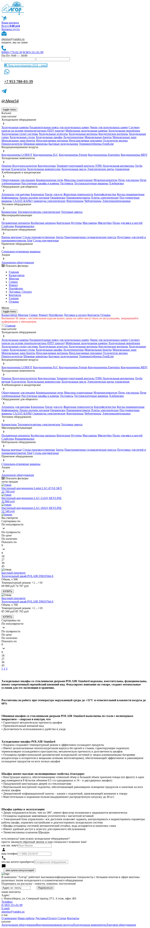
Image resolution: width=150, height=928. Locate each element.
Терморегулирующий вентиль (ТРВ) (80, 165)
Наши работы (26, 918)
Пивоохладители (12, 143)
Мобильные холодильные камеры (86, 130)
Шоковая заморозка (35, 143)
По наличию (9, 538)
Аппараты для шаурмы (15, 194)
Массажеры (89, 222)
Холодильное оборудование (18, 924)
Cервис (13, 281)
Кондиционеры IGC (45, 154)
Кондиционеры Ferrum (73, 154)
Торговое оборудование (121, 924)
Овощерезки (57, 197)
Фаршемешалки (24, 226)
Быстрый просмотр (13, 572)
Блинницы (37, 194)
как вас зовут (9, 845)
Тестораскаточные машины (91, 183)
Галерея (13, 298)
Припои (6, 165)
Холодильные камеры (15, 127)
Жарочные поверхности (78, 194)
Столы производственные (38, 237)
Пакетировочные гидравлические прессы (90, 237)
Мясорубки (105, 222)
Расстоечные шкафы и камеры (40, 183)
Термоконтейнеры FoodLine (96, 143)
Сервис (33, 315)
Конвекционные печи (49, 180)
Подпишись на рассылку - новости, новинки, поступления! (38, 883)
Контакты (15, 295)
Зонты (60, 237)
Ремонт (13, 285)
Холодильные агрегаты (53, 133)
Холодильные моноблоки (124, 130)
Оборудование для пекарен (18, 180)
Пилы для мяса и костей (127, 222)
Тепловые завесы (71, 211)
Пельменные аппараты (15, 222)
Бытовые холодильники (63, 143)
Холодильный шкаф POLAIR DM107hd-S (27, 601)
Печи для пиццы (128, 180)
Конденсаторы (47, 165)
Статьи (61, 918)
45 (2, 566)
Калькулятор (17, 275)
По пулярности (10, 532)
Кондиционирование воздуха (54, 924)
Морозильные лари (124, 137)
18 (2, 556)
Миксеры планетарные (78, 180)
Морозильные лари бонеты (18, 140)
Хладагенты (18, 169)
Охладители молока (115, 140)
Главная (14, 272)
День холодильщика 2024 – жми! (27, 65)
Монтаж (14, 278)
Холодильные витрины (83, 133)
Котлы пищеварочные (131, 194)
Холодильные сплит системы (19, 133)
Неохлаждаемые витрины (52, 140)
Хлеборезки (116, 183)
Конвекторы (9, 211)
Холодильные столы (22, 137)
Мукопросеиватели (105, 180)
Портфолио (16, 288)
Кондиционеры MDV (134, 154)
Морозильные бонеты (98, 137)
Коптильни (63, 222)
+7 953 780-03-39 (18, 81)
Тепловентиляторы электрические (39, 211)
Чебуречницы (92, 200)
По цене (6, 535)
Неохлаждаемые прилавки (85, 140)
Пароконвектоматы (78, 197)
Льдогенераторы (73, 137)
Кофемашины (9, 197)
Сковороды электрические (48, 200)
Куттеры (76, 222)
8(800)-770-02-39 (11, 52)
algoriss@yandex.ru (13, 39)
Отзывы (14, 301)
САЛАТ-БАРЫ (22, 200)
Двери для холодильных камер (109, 127)
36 (2, 562)
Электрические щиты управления (108, 169)
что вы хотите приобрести (17, 861)
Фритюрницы (75, 200)
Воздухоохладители (24, 165)
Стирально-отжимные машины (20, 251)
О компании (9, 918)
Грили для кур (54, 194)
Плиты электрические (105, 197)
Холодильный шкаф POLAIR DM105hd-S (27, 576)
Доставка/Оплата (46, 918)
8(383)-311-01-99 (33, 52)
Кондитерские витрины (113, 133)
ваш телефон (9, 853)
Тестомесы (66, 183)
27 (2, 559)
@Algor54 (10, 101)
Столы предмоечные (46, 240)
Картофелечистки (105, 194)
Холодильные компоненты (89, 924)
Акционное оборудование (17, 262)
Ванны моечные (11, 237)
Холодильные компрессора (44, 169)
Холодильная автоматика (118, 165)
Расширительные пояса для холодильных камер (59, 127)
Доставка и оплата (75, 315)
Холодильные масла (73, 169)
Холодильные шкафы (49, 137)
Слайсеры (7, 226)
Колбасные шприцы (43, 222)
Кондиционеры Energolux (104, 154)
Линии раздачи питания (34, 197)
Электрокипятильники (116, 200)
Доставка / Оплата (20, 291)
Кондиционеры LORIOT (16, 154)
